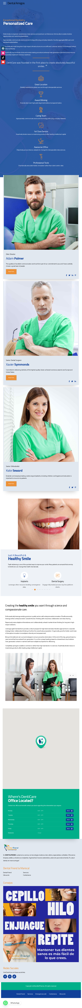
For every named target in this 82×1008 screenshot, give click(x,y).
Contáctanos (27, 875)
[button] (41, 742)
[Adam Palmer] (41, 212)
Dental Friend (7, 872)
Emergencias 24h (40, 994)
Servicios (26, 872)
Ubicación (6, 875)
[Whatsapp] (5, 1003)
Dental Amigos (16, 3)
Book (68, 811)
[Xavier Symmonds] (41, 318)
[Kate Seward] (41, 424)
